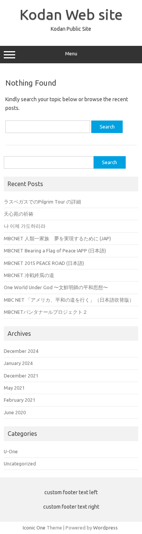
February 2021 (19, 399)
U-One (11, 451)
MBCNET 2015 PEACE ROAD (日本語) (44, 263)
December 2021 (21, 375)
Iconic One (34, 527)
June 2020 (15, 412)
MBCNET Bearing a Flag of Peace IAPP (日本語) (55, 250)
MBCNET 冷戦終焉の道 (29, 275)
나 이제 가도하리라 (24, 226)
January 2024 (18, 363)
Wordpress (105, 527)
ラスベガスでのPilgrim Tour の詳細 (42, 201)
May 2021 (14, 387)
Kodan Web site (71, 14)
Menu (71, 53)
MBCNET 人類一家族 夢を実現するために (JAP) (57, 238)
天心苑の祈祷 (18, 213)
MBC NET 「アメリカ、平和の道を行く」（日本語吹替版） (69, 299)
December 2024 (21, 351)
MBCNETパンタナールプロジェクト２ (45, 312)
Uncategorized (20, 463)
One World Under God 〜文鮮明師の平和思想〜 (56, 287)
